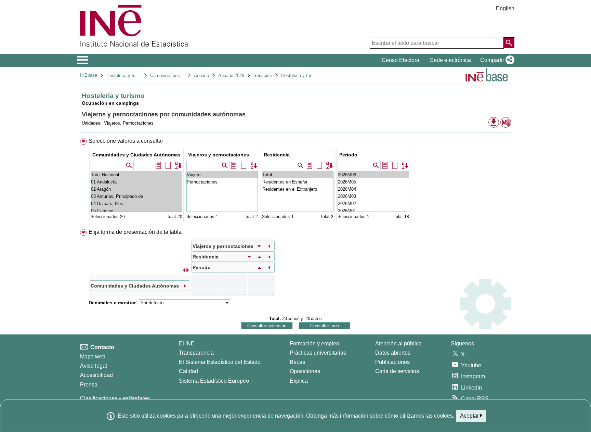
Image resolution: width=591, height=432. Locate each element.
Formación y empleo (314, 343)
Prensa (88, 384)
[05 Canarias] (136, 210)
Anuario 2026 (231, 75)
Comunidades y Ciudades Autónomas (136, 154)
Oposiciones (305, 371)
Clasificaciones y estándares (115, 398)
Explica (299, 381)
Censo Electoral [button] (401, 60)
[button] (495, 60)
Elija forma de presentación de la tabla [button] (135, 232)
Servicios (262, 75)
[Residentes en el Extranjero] (297, 189)
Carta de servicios (397, 371)
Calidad (188, 371)
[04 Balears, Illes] (136, 203)
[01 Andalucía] (136, 182)
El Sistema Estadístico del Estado (220, 362)
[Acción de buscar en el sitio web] (508, 42)
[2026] (373, 174)
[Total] (297, 174)
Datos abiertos (392, 353)
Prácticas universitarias (318, 353)
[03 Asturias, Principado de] (136, 196)
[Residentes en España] (297, 182)
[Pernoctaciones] (222, 182)
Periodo (348, 154)
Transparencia (196, 353)
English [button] (505, 8)
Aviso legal (93, 366)
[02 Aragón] (136, 189)
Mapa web (92, 356)
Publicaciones (392, 362)
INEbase (88, 75)
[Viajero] (222, 174)
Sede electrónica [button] (450, 60)
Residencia (277, 154)
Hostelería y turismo (126, 75)
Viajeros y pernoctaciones (218, 154)
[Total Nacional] (136, 174)
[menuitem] (295, 181)
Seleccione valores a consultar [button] (126, 141)
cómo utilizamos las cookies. (419, 416)
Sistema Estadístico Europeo (214, 381)
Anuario (201, 75)
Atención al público (398, 343)
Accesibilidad (96, 375)
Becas (297, 362)
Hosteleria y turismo (301, 75)
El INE (187, 343)
